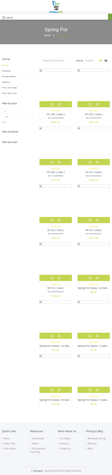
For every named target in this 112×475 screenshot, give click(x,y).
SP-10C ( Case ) (56, 114)
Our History (65, 438)
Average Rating (8, 76)
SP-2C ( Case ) (93, 172)
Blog (90, 448)
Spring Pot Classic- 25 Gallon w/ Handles (61, 400)
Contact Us (65, 448)
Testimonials (38, 438)
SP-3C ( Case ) (55, 230)
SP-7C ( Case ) (55, 288)
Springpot (38, 471)
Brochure (92, 443)
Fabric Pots (9, 443)
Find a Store (10, 448)
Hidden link (56, 2)
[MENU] (3, 18)
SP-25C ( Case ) (56, 172)
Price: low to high (9, 88)
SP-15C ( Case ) (94, 114)
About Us (64, 443)
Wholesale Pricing (97, 438)
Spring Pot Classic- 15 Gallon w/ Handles (61, 346)
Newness (6, 82)
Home (47, 35)
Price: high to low (9, 93)
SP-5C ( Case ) (93, 230)
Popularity (6, 71)
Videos (35, 443)
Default (5, 65)
